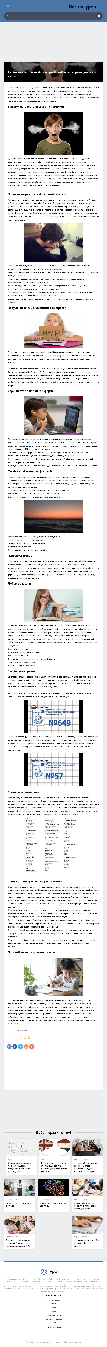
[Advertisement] (53, 44)
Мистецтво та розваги (53, 1319)
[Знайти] (99, 16)
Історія (53, 1303)
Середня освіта (53, 1300)
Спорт (53, 1322)
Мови (53, 1311)
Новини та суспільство (53, 1315)
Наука (24, 1031)
